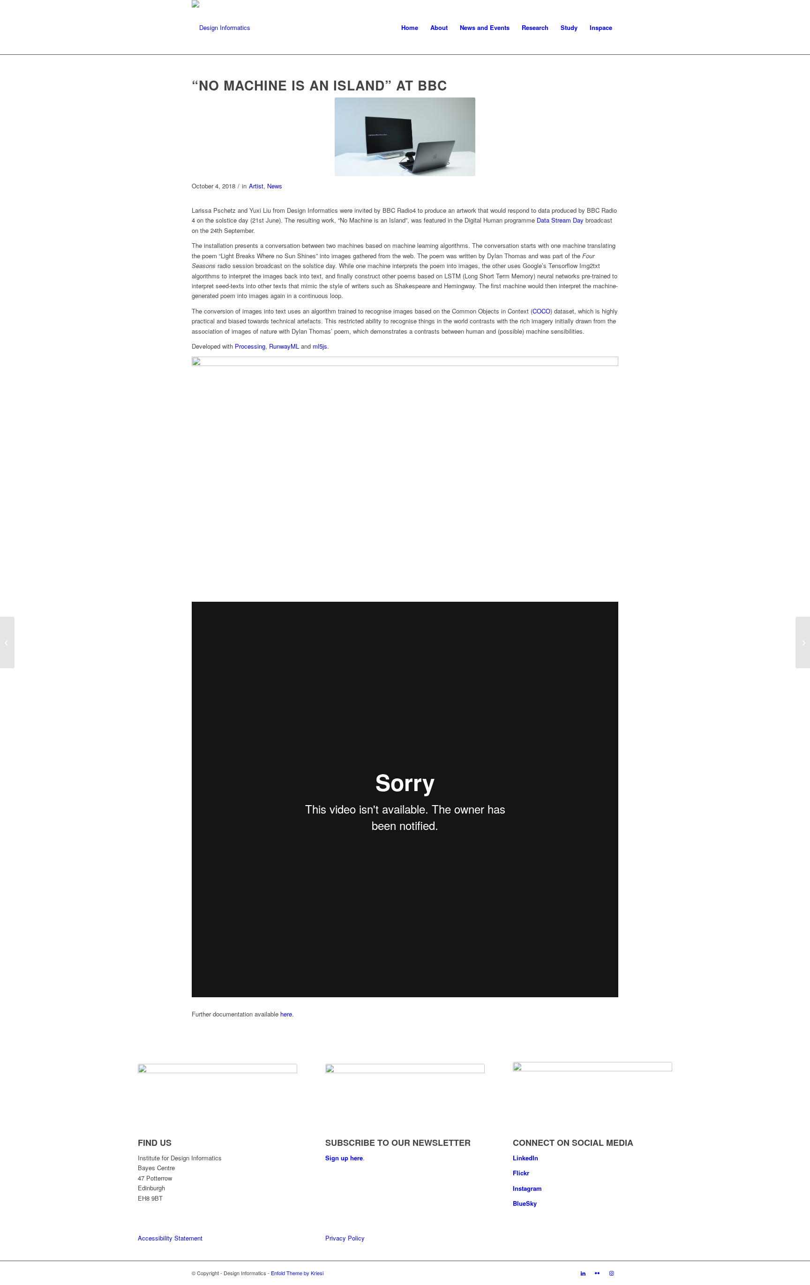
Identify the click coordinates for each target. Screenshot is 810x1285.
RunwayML (284, 346)
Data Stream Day (560, 220)
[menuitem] (409, 27)
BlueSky (525, 1203)
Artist (256, 185)
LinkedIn (525, 1157)
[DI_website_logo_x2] (221, 27)
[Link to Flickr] (597, 1273)
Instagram (527, 1188)
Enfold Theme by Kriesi (297, 1273)
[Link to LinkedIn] (583, 1273)
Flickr (521, 1172)
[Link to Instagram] (611, 1273)
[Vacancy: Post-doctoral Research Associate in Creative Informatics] (802, 642)
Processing (250, 346)
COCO (541, 310)
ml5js (320, 346)
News (274, 185)
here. (287, 1013)
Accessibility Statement (170, 1237)
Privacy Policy (345, 1237)
